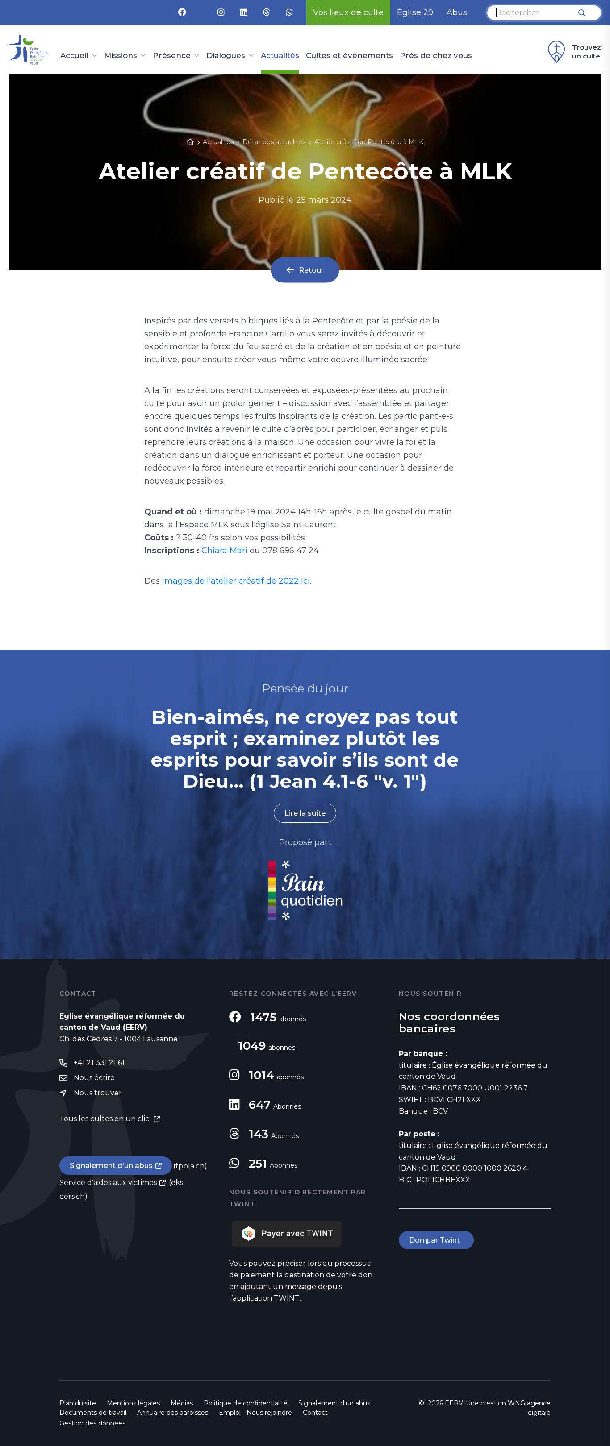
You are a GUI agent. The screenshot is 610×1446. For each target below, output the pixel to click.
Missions (120, 56)
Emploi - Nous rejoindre (255, 1413)
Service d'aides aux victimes (108, 1182)
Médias (182, 1403)
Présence (172, 56)
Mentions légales (133, 1403)
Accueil (74, 56)
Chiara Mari (224, 550)
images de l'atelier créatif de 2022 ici (236, 581)
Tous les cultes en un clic (105, 1119)
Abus (457, 12)
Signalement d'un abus (111, 1165)
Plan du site (77, 1403)
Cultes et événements (349, 56)
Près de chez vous (436, 56)
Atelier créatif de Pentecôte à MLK (368, 142)
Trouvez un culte (586, 51)
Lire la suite (305, 813)
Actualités (280, 56)
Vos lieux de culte (348, 12)
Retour (311, 269)
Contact (315, 1413)
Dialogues (225, 56)
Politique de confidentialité (246, 1403)
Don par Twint (436, 1240)
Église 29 (415, 12)
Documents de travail (92, 1413)
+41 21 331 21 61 (99, 1062)
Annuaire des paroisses (172, 1413)
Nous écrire (94, 1077)
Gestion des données (92, 1423)
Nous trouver (98, 1093)
